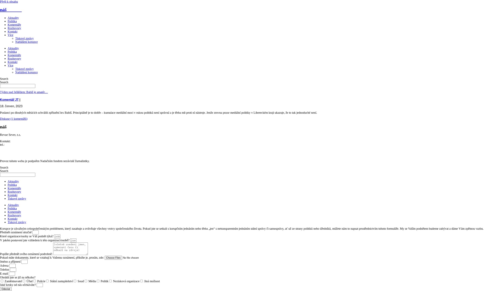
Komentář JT (9, 99)
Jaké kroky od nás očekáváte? (18, 284)
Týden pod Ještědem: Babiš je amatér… (24, 92)
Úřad (29, 281)
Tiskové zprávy (24, 38)
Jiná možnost (152, 281)
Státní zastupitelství (61, 281)
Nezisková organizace (126, 281)
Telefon (5, 269)
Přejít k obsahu (9, 1)
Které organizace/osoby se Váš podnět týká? (27, 236)
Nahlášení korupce (26, 41)
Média (92, 281)
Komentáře (14, 24)
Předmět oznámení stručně (16, 232)
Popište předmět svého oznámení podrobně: (26, 254)
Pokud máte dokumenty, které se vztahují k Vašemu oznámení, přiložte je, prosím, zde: (52, 257)
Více (10, 35)
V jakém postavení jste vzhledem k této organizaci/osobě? (35, 240)
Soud (81, 281)
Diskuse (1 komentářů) (13, 118)
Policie (41, 281)
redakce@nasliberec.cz (14, 148)
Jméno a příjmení (10, 261)
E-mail (4, 273)
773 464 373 (12, 144)
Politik (104, 281)
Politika (12, 21)
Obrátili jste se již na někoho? (17, 277)
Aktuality (13, 17)
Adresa (4, 265)
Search (4, 78)
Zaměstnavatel (13, 281)
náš (11, 9)
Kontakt (12, 31)
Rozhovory (14, 28)
